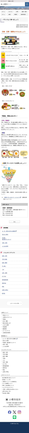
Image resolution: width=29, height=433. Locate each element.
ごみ (3, 269)
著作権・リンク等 (6, 379)
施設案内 (5, 328)
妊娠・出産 (4, 256)
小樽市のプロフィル (7, 317)
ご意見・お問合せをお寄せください (10, 389)
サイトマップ (3, 1)
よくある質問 (5, 246)
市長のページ (6, 315)
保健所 (15, 14)
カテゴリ (10, 11)
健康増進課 (23, 14)
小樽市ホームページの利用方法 (9, 381)
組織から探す (11, 1)
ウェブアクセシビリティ (7, 387)
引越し (4, 358)
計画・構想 (5, 321)
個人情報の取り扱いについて (8, 377)
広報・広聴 (4, 242)
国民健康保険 (5, 279)
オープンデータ (6, 330)
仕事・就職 (4, 273)
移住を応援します (7, 323)
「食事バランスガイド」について (11, 197)
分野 (17, 11)
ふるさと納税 (6, 325)
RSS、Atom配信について (8, 385)
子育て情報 (4, 259)
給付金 (3, 293)
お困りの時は (5, 290)
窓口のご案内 (5, 234)
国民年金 (4, 283)
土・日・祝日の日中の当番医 (8, 231)
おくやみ (4, 276)
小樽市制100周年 (6, 332)
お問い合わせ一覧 (6, 391)
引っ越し (4, 266)
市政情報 (5, 327)
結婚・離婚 (4, 262)
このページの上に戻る (14, 303)
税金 (3, 286)
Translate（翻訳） (6, 393)
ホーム (3, 11)
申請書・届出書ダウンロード (6, 238)
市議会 (4, 319)
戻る (15, 221)
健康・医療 (24, 11)
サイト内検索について (7, 383)
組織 (9, 14)
